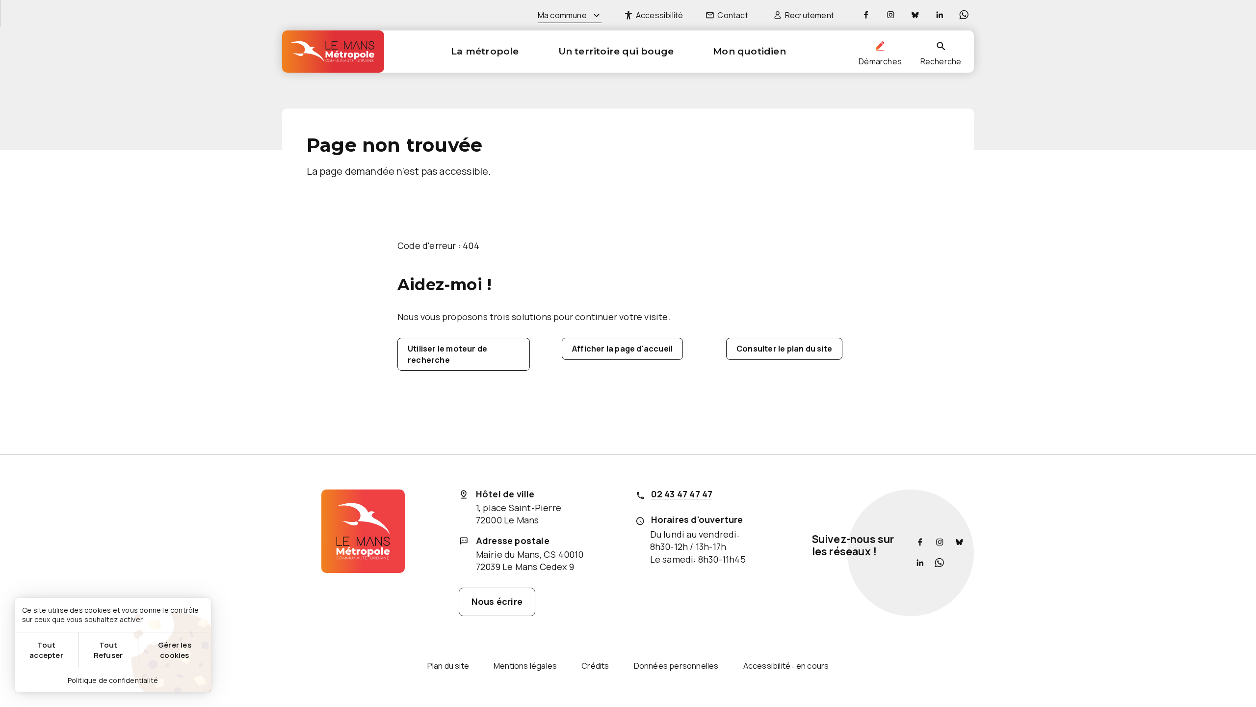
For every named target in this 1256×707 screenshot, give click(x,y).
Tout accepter (46, 650)
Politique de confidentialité (113, 680)
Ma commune (562, 15)
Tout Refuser (108, 650)
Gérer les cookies (174, 650)
